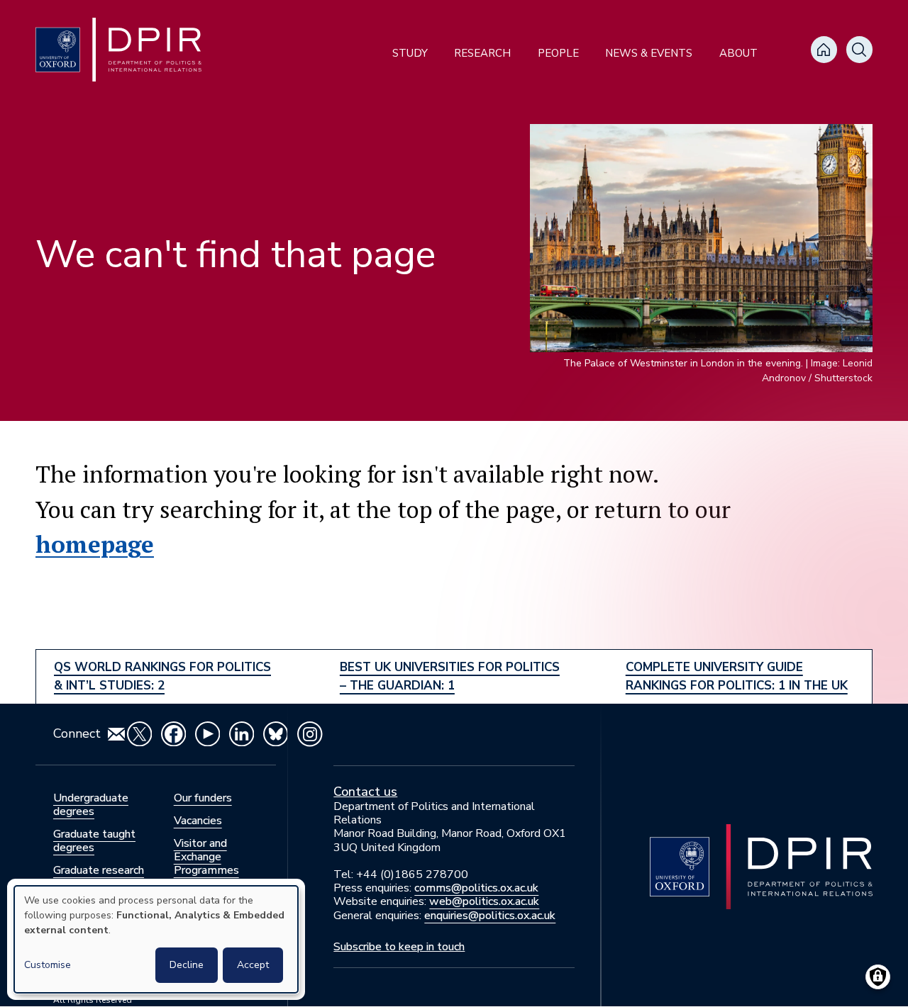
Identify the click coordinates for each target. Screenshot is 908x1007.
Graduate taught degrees (94, 840)
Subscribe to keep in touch (399, 947)
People (558, 53)
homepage (94, 544)
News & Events (648, 53)
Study (410, 53)
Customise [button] (47, 965)
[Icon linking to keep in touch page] (116, 734)
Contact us (365, 791)
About (738, 53)
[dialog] (156, 939)
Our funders (203, 798)
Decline (187, 965)
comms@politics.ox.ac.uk (476, 888)
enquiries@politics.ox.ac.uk (489, 915)
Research (482, 53)
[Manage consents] (877, 976)
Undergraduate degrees (90, 804)
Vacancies (198, 820)
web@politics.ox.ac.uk (484, 901)
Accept (253, 965)
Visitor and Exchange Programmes (206, 857)
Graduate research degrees (98, 876)
